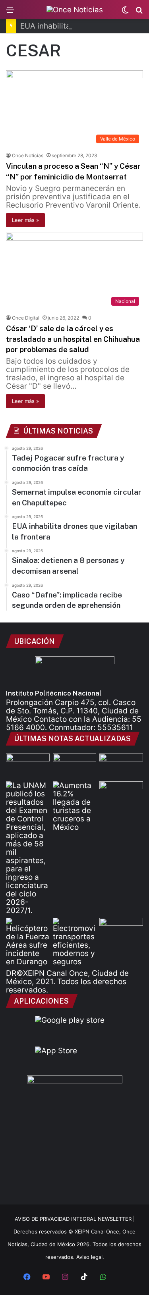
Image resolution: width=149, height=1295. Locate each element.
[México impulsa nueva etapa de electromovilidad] (75, 942)
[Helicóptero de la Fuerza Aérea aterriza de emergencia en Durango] (28, 942)
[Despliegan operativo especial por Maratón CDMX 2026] (121, 930)
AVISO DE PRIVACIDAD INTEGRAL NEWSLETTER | (75, 1219)
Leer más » (25, 220)
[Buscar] (139, 12)
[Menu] (10, 12)
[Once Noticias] (74, 9)
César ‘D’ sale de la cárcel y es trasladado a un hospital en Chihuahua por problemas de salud (73, 339)
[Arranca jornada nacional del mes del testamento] (121, 765)
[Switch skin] (125, 12)
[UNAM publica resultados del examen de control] (28, 848)
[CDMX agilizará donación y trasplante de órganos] (28, 765)
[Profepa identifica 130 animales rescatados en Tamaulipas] (121, 793)
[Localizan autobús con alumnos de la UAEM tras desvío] (75, 765)
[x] (122, 1277)
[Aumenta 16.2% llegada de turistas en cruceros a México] (75, 806)
